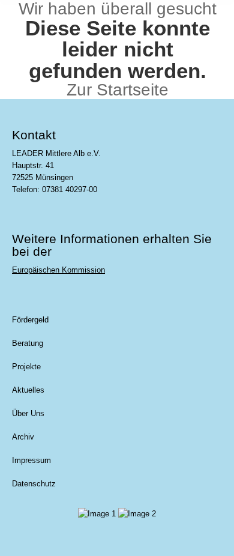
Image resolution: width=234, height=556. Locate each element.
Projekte (26, 366)
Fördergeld (30, 319)
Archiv (23, 436)
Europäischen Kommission (58, 269)
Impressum (31, 460)
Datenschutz (34, 483)
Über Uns (28, 413)
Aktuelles (28, 389)
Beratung (27, 343)
